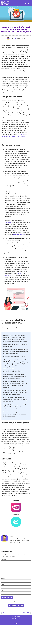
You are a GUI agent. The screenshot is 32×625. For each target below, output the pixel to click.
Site (2, 590)
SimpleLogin (8, 222)
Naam (3, 578)
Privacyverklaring (16, 618)
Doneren (16, 621)
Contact (16, 623)
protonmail (7, 275)
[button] (25, 3)
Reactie (3, 559)
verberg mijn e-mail (19, 234)
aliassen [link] (23, 171)
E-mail (3, 584)
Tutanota (20, 273)
